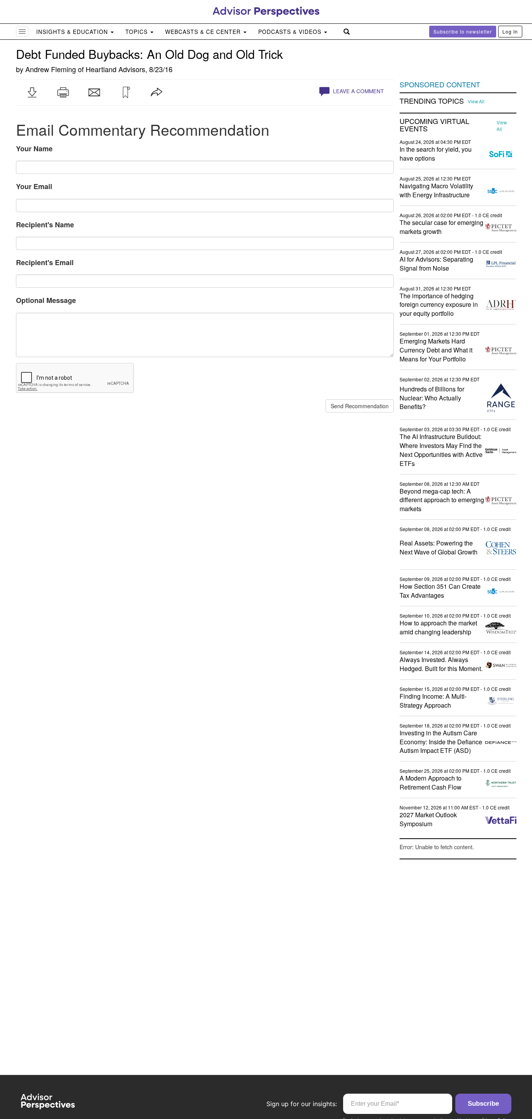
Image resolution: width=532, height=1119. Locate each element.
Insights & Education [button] (73, 31)
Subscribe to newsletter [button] (462, 31)
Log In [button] (510, 31)
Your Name (34, 148)
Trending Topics (432, 101)
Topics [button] (137, 31)
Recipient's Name (45, 225)
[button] (32, 92)
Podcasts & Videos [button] (290, 31)
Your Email (34, 186)
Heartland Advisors (115, 69)
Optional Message (46, 300)
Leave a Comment (357, 91)
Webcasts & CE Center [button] (204, 31)
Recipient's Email (45, 262)
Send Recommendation (360, 406)
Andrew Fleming (50, 69)
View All (476, 101)
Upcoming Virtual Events (434, 125)
